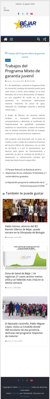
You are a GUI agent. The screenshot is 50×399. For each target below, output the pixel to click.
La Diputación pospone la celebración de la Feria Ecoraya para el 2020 (24, 184)
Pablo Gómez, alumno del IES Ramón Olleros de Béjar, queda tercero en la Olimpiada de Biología (25, 229)
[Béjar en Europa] (5, 39)
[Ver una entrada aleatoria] (44, 39)
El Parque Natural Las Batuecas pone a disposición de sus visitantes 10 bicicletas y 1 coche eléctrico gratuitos (26, 173)
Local (8, 60)
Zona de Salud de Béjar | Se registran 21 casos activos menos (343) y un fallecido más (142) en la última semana (24, 278)
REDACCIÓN (31, 81)
